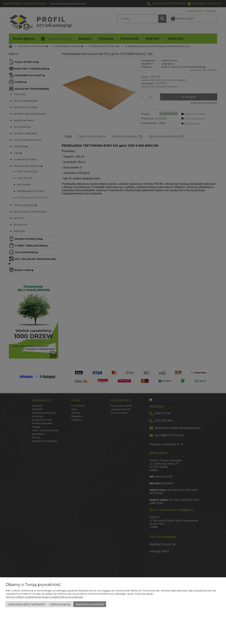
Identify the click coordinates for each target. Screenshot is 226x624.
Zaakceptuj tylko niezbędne (26, 604)
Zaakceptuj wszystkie (90, 604)
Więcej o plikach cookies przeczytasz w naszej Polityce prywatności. (45, 596)
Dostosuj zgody (60, 604)
